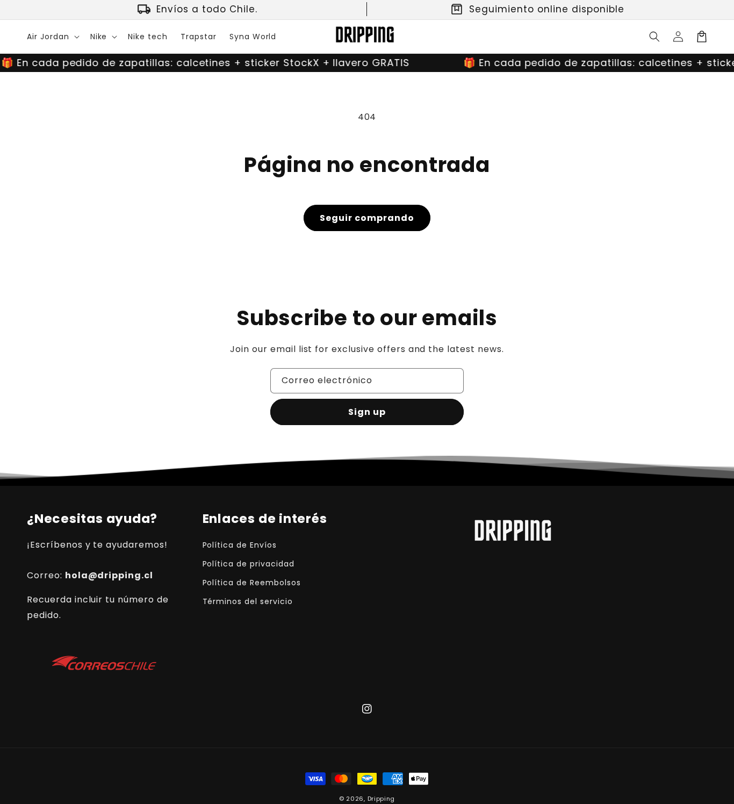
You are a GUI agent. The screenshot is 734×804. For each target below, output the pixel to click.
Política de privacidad (248, 563)
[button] (52, 36)
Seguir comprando (367, 218)
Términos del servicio (248, 601)
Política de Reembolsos (252, 582)
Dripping (381, 798)
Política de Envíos (240, 545)
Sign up (367, 412)
